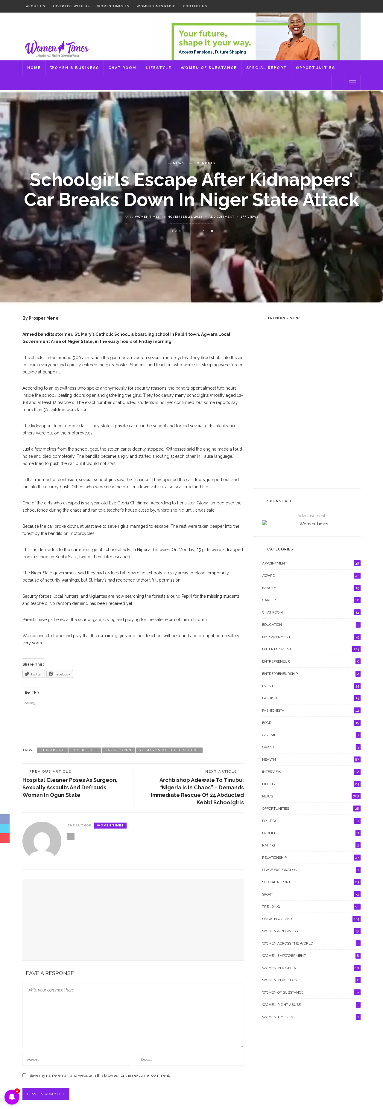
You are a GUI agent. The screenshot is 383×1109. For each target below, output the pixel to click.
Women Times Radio (156, 6)
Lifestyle (158, 68)
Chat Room (122, 68)
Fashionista (310, 710)
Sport (310, 894)
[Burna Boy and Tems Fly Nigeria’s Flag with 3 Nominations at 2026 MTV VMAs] (274, 380)
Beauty (310, 588)
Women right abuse (310, 1005)
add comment (221, 216)
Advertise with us (71, 6)
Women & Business (74, 68)
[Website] (71, 836)
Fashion (310, 698)
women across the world (310, 943)
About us (35, 6)
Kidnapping (52, 750)
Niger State (85, 750)
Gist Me (310, 735)
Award (310, 575)
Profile (310, 833)
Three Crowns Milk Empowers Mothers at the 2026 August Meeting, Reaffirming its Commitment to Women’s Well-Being (325, 463)
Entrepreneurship (310, 674)
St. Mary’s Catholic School (169, 750)
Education (310, 625)
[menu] (352, 82)
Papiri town (118, 750)
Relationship (310, 857)
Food (310, 723)
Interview (310, 772)
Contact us (195, 6)
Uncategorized (310, 919)
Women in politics (310, 980)
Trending (204, 163)
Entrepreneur (310, 661)
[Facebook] (342, 6)
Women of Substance (209, 68)
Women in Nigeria (310, 968)
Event (302, 444)
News (178, 163)
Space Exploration (310, 870)
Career (310, 600)
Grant (310, 747)
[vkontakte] (357, 6)
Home (34, 68)
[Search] (338, 82)
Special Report (266, 68)
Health (310, 759)
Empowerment (310, 637)
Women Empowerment (310, 956)
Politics (310, 821)
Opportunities (315, 68)
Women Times (147, 216)
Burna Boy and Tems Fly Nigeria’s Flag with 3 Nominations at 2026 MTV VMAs (324, 384)
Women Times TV (113, 6)
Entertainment (313, 371)
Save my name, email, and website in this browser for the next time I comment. (100, 1075)
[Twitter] (349, 6)
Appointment (310, 563)
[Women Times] (56, 48)
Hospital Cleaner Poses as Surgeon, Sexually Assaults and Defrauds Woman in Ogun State (70, 787)
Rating (310, 845)
